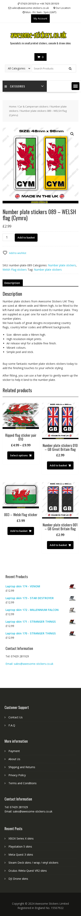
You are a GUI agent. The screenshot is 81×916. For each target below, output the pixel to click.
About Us (14, 759)
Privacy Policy (17, 775)
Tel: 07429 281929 (17, 656)
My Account (40, 18)
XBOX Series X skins (21, 838)
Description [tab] (12, 283)
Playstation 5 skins (20, 846)
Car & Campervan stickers (33, 106)
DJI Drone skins (18, 879)
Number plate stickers (62, 265)
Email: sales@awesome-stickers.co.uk (29, 664)
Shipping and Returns (21, 767)
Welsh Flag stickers (15, 269)
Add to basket (26, 237)
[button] (75, 86)
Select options (19, 455)
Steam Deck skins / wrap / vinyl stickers (33, 862)
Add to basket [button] (58, 465)
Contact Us (15, 717)
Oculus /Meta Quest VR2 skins (27, 870)
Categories (17, 86)
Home (12, 106)
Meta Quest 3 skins (20, 854)
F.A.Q (11, 725)
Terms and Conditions (22, 783)
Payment (14, 751)
